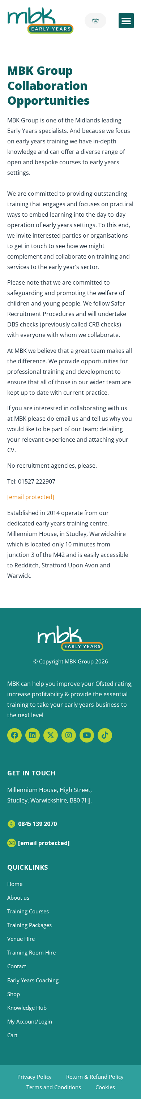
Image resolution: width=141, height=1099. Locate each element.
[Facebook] (14, 735)
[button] (126, 20)
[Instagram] (68, 735)
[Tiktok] (105, 735)
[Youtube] (87, 735)
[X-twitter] (50, 735)
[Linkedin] (32, 735)
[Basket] (95, 20)
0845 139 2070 (37, 824)
